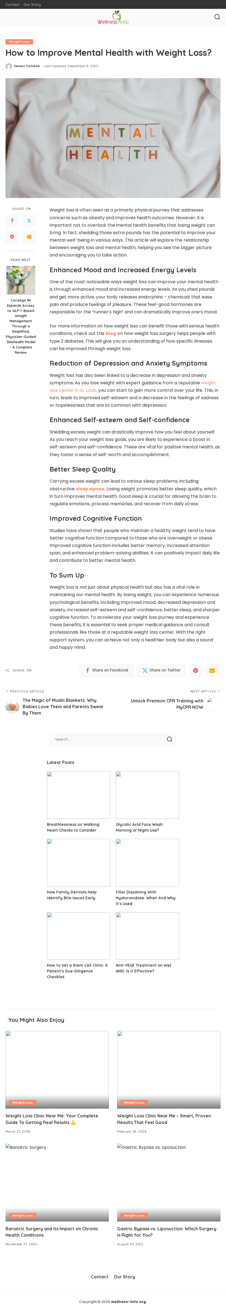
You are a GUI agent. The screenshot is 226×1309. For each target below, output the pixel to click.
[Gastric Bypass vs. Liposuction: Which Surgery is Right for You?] (168, 1182)
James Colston (27, 66)
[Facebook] (12, 221)
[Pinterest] (12, 237)
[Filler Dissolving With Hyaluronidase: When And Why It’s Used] (147, 863)
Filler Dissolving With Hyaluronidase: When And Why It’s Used (146, 898)
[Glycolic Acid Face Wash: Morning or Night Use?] (147, 795)
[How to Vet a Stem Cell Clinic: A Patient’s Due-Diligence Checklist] (78, 936)
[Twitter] (29, 221)
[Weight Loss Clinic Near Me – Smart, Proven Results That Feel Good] (168, 1070)
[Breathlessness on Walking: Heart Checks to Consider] (78, 795)
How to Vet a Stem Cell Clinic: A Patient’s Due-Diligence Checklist (77, 971)
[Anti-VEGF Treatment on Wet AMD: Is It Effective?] (147, 936)
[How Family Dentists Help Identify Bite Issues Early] (78, 863)
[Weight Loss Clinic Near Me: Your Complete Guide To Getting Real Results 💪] (57, 1070)
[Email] (29, 237)
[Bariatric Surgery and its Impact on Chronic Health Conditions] (57, 1182)
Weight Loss (19, 42)
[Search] (217, 17)
